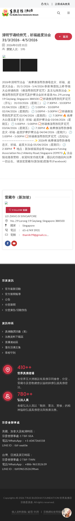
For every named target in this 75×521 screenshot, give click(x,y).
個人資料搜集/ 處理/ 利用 (25, 511)
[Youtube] (14, 243)
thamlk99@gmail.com (35, 234)
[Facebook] (7, 243)
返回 (65, 36)
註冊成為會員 (62, 3)
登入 (46, 3)
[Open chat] (67, 513)
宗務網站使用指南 (53, 511)
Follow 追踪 (19, 210)
